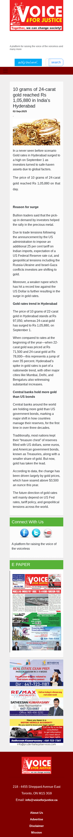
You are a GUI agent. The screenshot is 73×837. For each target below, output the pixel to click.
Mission (36, 832)
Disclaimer (36, 826)
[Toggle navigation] (5, 71)
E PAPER (21, 564)
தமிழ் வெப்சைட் (28, 62)
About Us (36, 812)
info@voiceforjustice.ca (41, 800)
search (56, 62)
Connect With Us (28, 521)
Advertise (36, 819)
